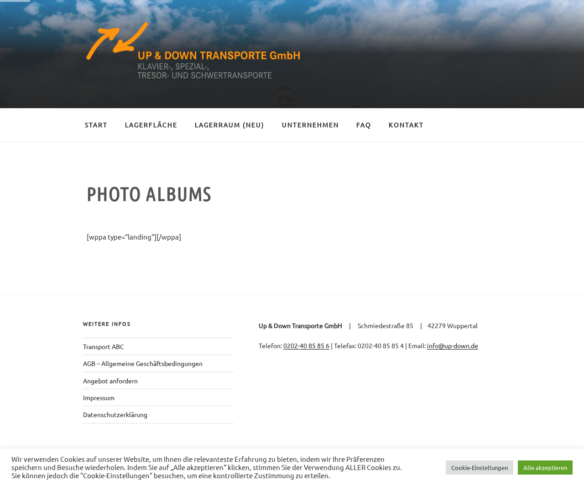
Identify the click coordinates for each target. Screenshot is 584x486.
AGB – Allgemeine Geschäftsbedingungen (143, 363)
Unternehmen (310, 124)
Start (96, 124)
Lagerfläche (151, 124)
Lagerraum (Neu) (230, 124)
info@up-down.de (452, 345)
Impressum (99, 397)
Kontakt (406, 124)
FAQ (363, 124)
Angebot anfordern (110, 380)
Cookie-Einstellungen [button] (479, 467)
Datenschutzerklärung (115, 414)
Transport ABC (103, 346)
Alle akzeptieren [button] (545, 467)
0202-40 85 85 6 (306, 345)
